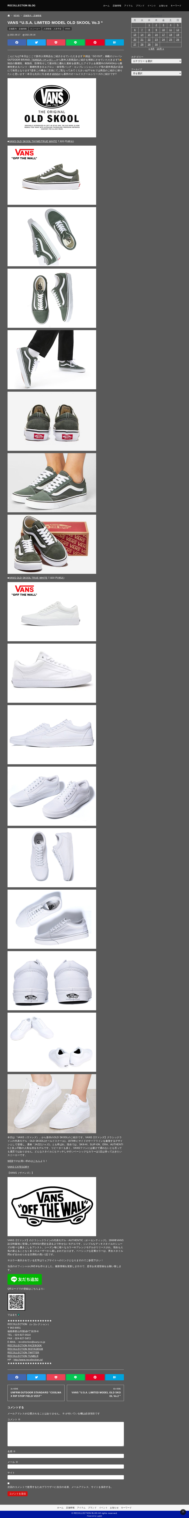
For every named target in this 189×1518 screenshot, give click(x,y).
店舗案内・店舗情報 (18, 29)
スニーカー (35, 29)
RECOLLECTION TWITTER (23, 1352)
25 (170, 39)
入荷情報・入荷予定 (52, 29)
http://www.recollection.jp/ (28, 1359)
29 (149, 44)
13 (134, 35)
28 (142, 44)
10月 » (160, 49)
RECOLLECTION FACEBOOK (25, 1345)
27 (134, 44)
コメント (14, 1419)
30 (156, 44)
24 (163, 39)
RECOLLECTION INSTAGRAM (25, 1349)
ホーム (106, 5)
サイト (11, 1472)
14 (142, 35)
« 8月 (152, 49)
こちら (36, 1161)
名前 (12, 1451)
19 (177, 35)
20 (134, 39)
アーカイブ (136, 69)
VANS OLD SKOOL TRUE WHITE (28, 578)
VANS (67, 29)
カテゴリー (137, 57)
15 (149, 35)
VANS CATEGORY (18, 1167)
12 (177, 30)
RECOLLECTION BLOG (21, 5)
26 (177, 39)
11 (170, 30)
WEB (10, 1161)
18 (170, 35)
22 (149, 39)
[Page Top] (183, 1512)
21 (142, 39)
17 (163, 35)
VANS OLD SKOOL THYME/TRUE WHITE (33, 141)
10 (163, 30)
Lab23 (99, 1516)
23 (156, 39)
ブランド (140, 5)
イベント (151, 5)
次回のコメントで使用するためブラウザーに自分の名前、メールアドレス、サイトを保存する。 (60, 1487)
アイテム (128, 5)
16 (156, 35)
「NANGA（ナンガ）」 (43, 60)
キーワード (176, 5)
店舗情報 (117, 5)
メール (13, 1462)
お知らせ (163, 5)
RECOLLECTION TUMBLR (23, 1356)
